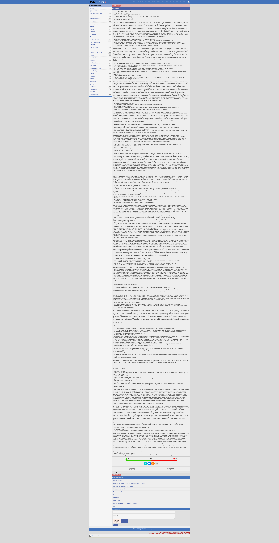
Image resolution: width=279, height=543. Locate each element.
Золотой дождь (94, 24)
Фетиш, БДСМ (93, 89)
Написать (115, 524)
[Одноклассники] (153, 463)
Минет (91, 37)
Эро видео (175, 2)
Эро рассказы (183, 2)
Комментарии (117, 474)
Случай (92, 73)
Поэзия (92, 55)
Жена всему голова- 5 (119, 489)
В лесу (114, 506)
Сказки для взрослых (96, 68)
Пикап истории (94, 47)
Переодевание (93, 44)
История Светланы (118, 480)
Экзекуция (93, 86)
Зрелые (92, 26)
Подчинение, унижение (96, 42)
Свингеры (92, 60)
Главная (135, 2)
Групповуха (93, 21)
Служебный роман (95, 71)
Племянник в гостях (118, 495)
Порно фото (168, 2)
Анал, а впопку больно (96, 13)
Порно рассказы (116, 5)
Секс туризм (93, 65)
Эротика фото (160, 2)
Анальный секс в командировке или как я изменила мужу (129, 483)
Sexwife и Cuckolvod (95, 63)
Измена (92, 29)
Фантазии (92, 91)
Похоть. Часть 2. (117, 492)
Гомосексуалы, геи (95, 18)
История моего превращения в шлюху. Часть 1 (125, 503)
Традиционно (93, 84)
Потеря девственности (96, 52)
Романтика (93, 58)
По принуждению (94, 50)
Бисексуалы (93, 16)
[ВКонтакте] (149, 463)
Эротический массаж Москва (146, 2)
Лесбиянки (93, 34)
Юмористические (94, 94)
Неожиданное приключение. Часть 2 (123, 486)
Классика (92, 31)
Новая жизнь (116, 500)
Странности (93, 76)
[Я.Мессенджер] (145, 463)
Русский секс (93, 11)
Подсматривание (94, 39)
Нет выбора (116, 497)
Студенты (92, 78)
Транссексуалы (94, 81)
